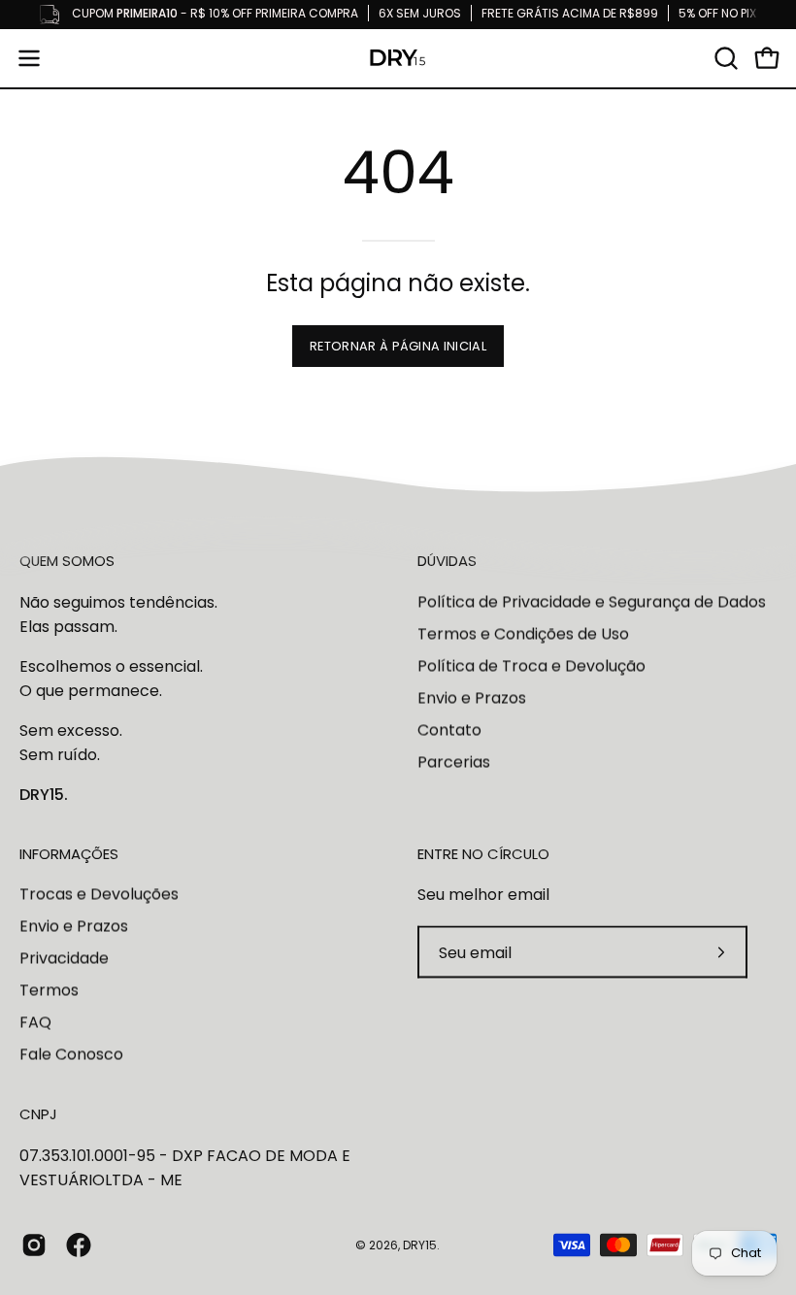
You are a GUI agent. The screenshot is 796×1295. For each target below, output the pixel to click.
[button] (724, 58)
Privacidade (64, 958)
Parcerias (453, 761)
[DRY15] (398, 58)
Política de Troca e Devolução (531, 665)
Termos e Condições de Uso (523, 633)
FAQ (35, 1023)
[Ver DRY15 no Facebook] (78, 1245)
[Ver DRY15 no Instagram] (34, 1245)
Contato (449, 729)
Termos (49, 991)
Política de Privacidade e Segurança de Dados (591, 601)
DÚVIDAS (447, 561)
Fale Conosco (71, 1055)
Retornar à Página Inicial (398, 346)
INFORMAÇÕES (68, 854)
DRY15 (420, 1244)
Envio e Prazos (471, 697)
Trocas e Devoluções (99, 894)
